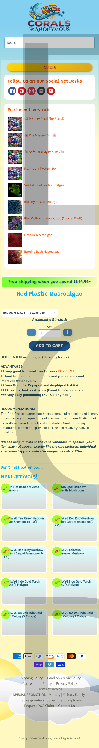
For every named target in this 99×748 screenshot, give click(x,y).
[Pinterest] (22, 91)
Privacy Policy (66, 683)
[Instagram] (31, 91)
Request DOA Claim (39, 705)
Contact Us (66, 705)
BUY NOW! (66, 371)
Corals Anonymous (48, 738)
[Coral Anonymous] (41, 91)
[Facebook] (12, 91)
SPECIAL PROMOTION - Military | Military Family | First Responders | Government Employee (49, 697)
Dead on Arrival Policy (64, 678)
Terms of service (49, 689)
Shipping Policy (31, 678)
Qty (49, 326)
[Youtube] (51, 91)
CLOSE (49, 67)
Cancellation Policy (37, 683)
